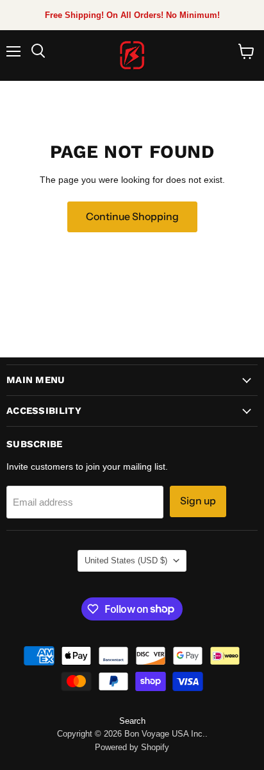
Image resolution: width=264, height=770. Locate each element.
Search (132, 721)
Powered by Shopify (132, 747)
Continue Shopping (132, 216)
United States (126, 560)
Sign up (198, 501)
